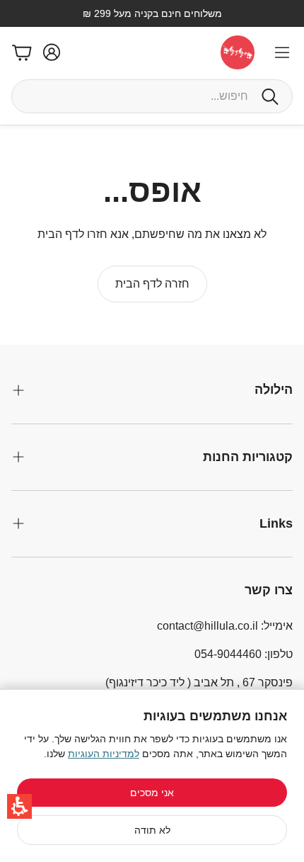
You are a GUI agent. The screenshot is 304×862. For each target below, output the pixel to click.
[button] (19, 806)
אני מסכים (152, 792)
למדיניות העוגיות (103, 753)
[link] (152, 284)
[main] (152, 235)
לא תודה (152, 830)
